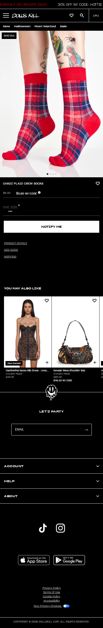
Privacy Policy (51, 588)
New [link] (6, 26)
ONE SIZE (10, 207)
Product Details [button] (15, 243)
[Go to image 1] (47, 174)
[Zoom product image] (51, 104)
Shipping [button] (10, 256)
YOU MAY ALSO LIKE (22, 288)
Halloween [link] (22, 26)
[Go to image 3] (53, 174)
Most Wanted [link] (45, 26)
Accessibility (52, 601)
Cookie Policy (51, 596)
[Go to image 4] (55, 174)
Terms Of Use (51, 592)
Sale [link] (63, 26)
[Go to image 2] (50, 174)
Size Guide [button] (11, 250)
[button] (79, 4)
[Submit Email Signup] (86, 429)
